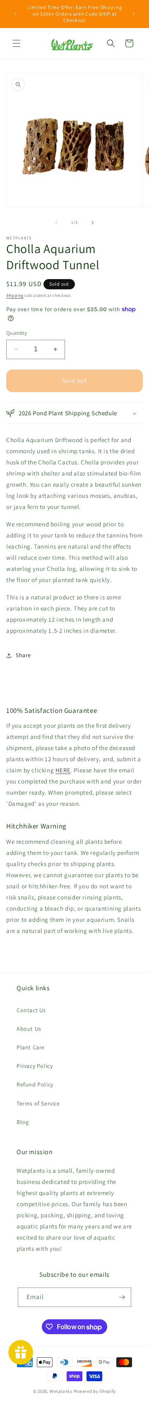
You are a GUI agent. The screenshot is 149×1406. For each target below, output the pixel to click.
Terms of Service (38, 1103)
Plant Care (31, 1047)
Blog (23, 1122)
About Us (29, 1028)
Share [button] (23, 655)
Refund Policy (35, 1084)
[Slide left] (56, 222)
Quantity (16, 332)
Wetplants (61, 1391)
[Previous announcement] (15, 14)
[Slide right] (93, 222)
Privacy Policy (35, 1066)
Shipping (15, 295)
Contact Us (31, 1010)
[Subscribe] (122, 1297)
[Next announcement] (134, 14)
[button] (16, 43)
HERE (62, 770)
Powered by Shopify (95, 1391)
